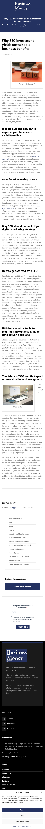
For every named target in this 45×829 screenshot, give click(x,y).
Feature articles (8, 785)
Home (4, 25)
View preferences (22, 821)
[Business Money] (22, 6)
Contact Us (6, 773)
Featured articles (15, 519)
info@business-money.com (15, 757)
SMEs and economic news (19, 557)
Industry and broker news (19, 534)
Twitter (10, 719)
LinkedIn (10, 729)
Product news (14, 553)
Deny (22, 816)
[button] (42, 793)
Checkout (6, 777)
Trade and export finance (19, 564)
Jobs (10, 522)
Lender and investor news (19, 542)
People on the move (16, 549)
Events (11, 530)
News (9, 25)
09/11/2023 (6, 54)
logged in (15, 508)
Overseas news (15, 561)
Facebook (11, 724)
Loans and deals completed (20, 545)
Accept (22, 810)
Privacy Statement (26, 826)
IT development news (17, 538)
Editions (5, 781)
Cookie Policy (16, 826)
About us (5, 770)
